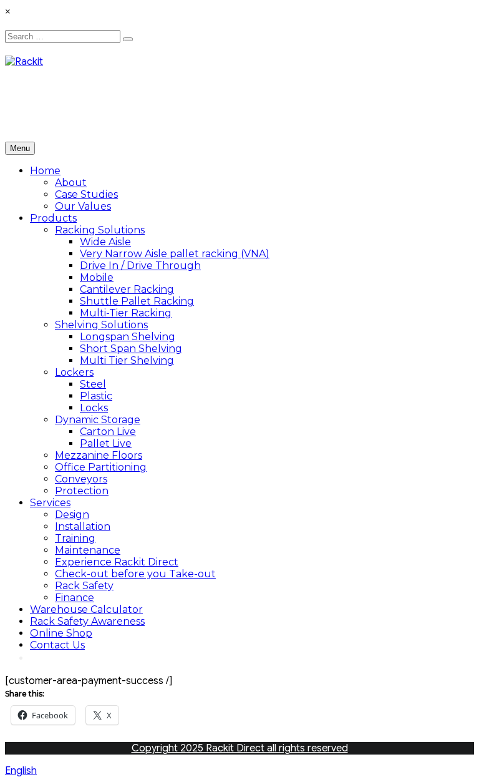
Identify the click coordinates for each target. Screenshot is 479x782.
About (71, 182)
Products (53, 218)
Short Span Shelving (131, 348)
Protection (82, 491)
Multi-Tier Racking (126, 313)
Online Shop (61, 633)
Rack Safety (84, 586)
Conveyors (81, 479)
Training (75, 538)
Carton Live (108, 431)
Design (72, 515)
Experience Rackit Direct (116, 562)
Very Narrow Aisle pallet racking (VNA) (174, 254)
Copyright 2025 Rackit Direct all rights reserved (240, 748)
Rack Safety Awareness (87, 621)
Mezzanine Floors (98, 455)
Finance (74, 598)
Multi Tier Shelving (127, 360)
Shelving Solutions (101, 325)
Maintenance (87, 550)
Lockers (74, 372)
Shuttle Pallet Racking (137, 301)
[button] (239, 771)
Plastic (96, 396)
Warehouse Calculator (86, 609)
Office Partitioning (101, 467)
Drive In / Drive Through (140, 265)
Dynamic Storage (97, 420)
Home (45, 171)
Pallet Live (106, 443)
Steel (93, 384)
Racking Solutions (100, 230)
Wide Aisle (105, 242)
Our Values (83, 206)
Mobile (97, 277)
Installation (82, 526)
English (21, 771)
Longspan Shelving (127, 337)
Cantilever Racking (127, 289)
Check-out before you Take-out (135, 574)
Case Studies (86, 194)
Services (50, 503)
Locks (94, 408)
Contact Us (57, 645)
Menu (20, 148)
